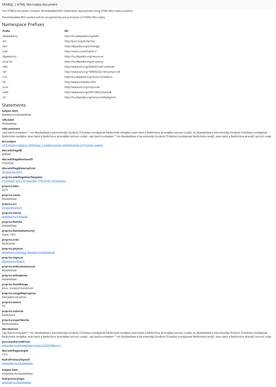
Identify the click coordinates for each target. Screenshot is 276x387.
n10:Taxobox (58, 181)
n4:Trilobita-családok (14, 145)
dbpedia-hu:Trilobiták (15, 216)
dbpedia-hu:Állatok (13, 261)
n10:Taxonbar (29, 181)
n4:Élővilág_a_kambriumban (44, 145)
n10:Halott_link (11, 181)
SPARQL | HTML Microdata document (29, 4)
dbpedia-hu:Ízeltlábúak (41, 252)
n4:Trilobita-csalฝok (91, 145)
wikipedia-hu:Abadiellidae (17, 363)
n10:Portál (44, 181)
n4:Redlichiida (70, 145)
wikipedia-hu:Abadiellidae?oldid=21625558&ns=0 (31, 345)
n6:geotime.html (12, 172)
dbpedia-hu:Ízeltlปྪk (14, 252)
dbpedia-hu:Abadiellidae (16, 382)
